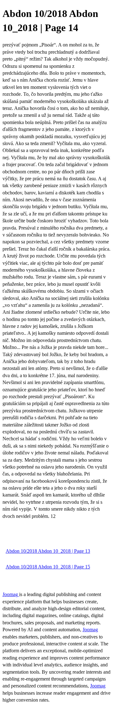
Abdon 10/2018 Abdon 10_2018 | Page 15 (48, 566)
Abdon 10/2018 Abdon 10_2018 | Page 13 (48, 551)
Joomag (11, 594)
